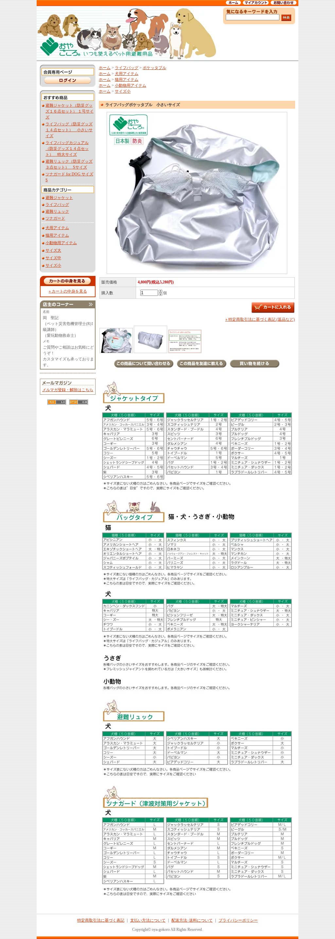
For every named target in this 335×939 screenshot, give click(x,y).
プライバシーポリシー (238, 920)
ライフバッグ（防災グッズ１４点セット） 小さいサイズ (69, 130)
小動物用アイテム (61, 243)
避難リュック (57, 211)
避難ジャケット (59, 197)
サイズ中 (53, 258)
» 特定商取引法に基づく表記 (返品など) (260, 319)
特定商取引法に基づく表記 (100, 920)
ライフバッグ (57, 204)
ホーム (105, 67)
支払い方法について (148, 920)
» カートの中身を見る (68, 291)
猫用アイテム (57, 235)
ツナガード (55, 218)
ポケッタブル (154, 67)
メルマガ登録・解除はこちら (67, 390)
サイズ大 (53, 250)
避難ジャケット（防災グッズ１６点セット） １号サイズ (69, 111)
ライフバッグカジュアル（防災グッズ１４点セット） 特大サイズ (67, 148)
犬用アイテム (57, 228)
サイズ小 (53, 265)
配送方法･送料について (192, 920)
